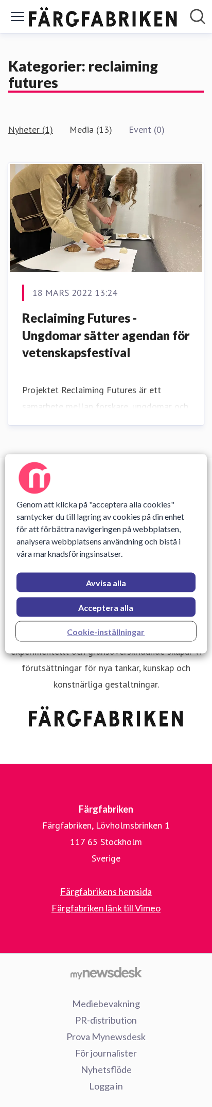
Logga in (106, 1086)
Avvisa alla (106, 582)
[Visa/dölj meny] (17, 16)
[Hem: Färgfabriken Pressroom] (103, 16)
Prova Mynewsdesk (106, 1036)
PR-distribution (106, 1020)
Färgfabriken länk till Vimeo (106, 907)
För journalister (106, 1053)
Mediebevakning (106, 1003)
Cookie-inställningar (106, 631)
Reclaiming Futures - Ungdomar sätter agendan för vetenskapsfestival (106, 335)
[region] (105, 553)
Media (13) (90, 129)
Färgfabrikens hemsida (106, 891)
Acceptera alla (105, 607)
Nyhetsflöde (106, 1069)
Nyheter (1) (30, 129)
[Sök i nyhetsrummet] (197, 16)
